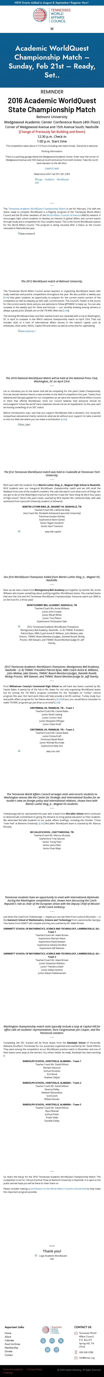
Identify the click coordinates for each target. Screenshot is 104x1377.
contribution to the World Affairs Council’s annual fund (58, 1188)
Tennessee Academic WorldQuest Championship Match (37, 208)
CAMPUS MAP (52, 168)
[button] (52, 28)
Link (6, 297)
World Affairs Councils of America (64, 215)
